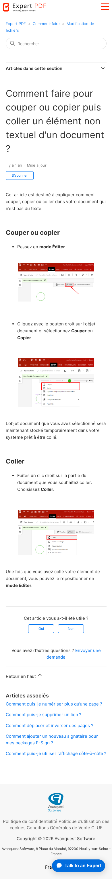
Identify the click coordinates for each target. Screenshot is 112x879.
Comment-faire (46, 23)
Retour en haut (21, 676)
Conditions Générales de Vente (58, 827)
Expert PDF (16, 23)
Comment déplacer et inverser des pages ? (49, 725)
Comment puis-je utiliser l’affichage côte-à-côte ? (56, 753)
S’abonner (20, 175)
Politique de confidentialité (30, 821)
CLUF (97, 827)
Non (71, 628)
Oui (41, 628)
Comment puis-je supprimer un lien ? (43, 714)
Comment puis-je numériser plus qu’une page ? (54, 704)
